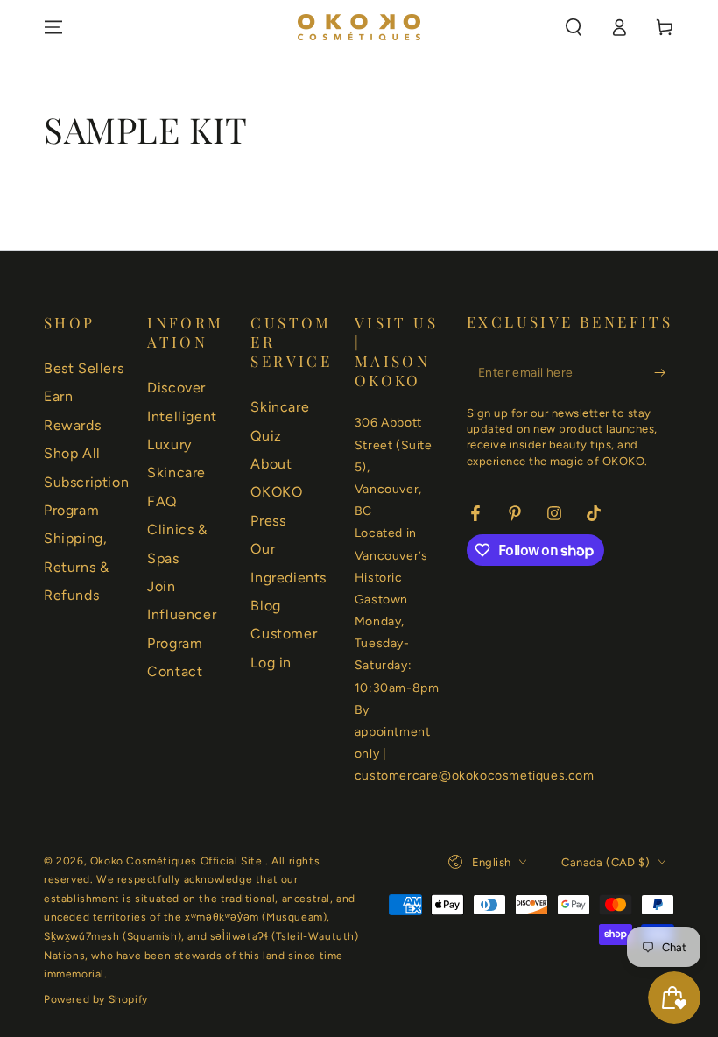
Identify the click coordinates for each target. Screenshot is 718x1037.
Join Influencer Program (181, 615)
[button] (573, 27)
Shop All (72, 453)
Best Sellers (83, 368)
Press (267, 520)
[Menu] (53, 27)
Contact (174, 671)
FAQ (162, 501)
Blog (265, 605)
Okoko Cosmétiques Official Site (177, 861)
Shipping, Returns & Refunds (76, 566)
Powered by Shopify (96, 999)
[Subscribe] (664, 372)
